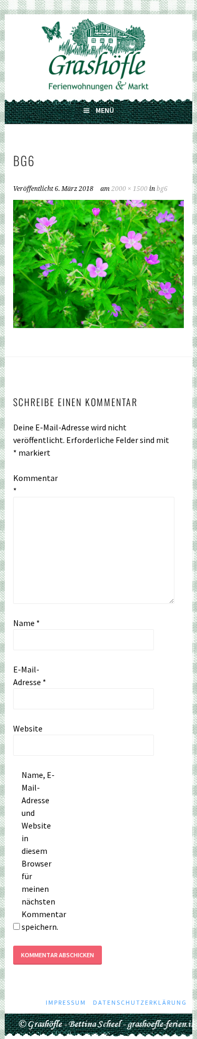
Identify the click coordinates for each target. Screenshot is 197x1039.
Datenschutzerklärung (140, 1002)
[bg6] (98, 325)
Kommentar (30, 484)
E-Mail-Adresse (29, 675)
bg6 (162, 189)
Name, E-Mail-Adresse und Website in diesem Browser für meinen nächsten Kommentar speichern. (38, 850)
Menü (105, 110)
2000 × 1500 (129, 189)
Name (26, 623)
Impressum (66, 1002)
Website (28, 728)
